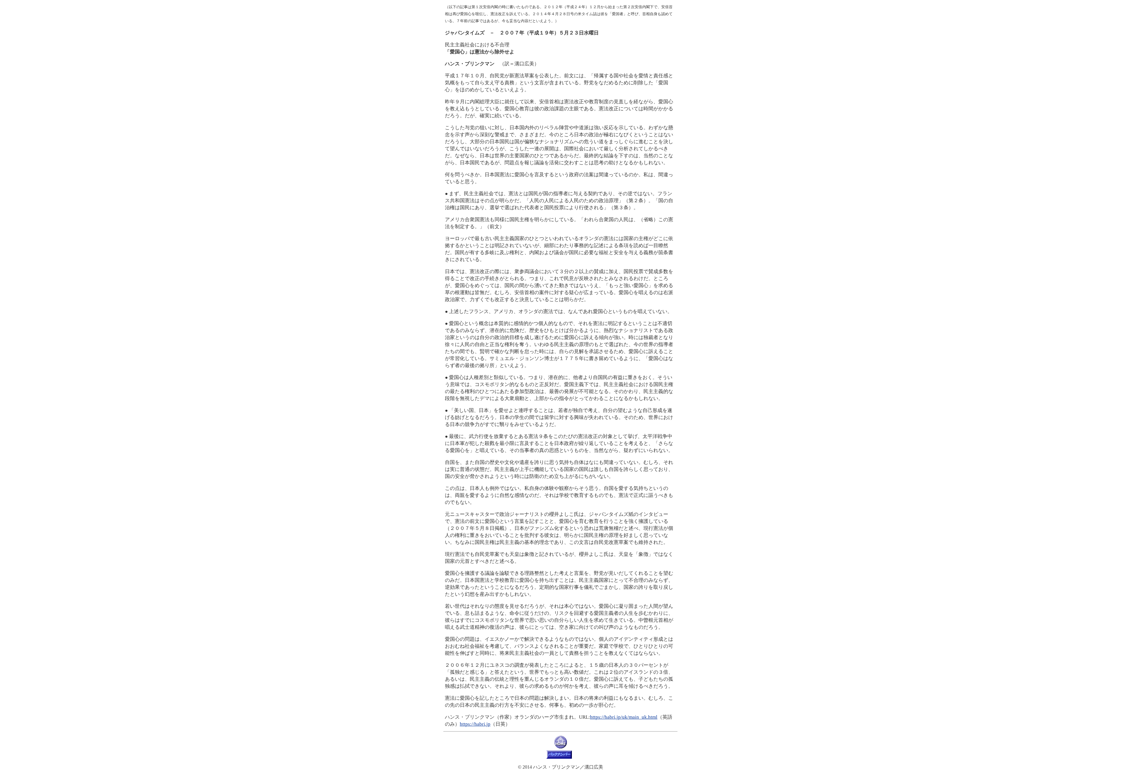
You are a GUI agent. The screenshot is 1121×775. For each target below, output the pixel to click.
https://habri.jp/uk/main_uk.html (623, 717)
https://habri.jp (475, 724)
